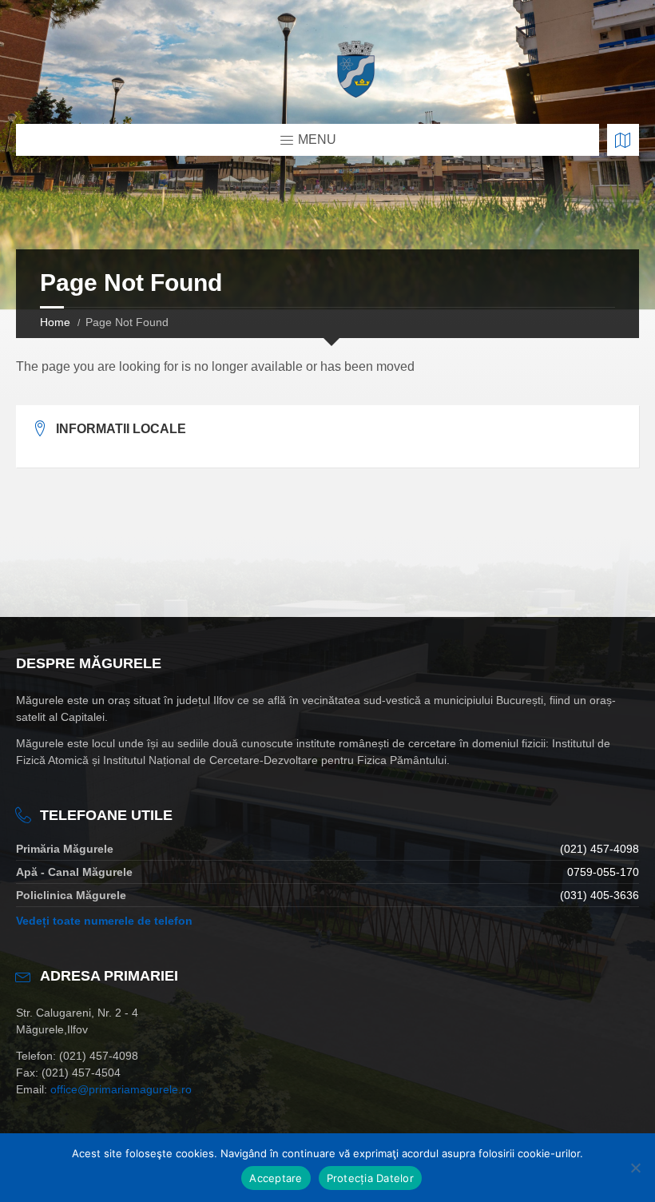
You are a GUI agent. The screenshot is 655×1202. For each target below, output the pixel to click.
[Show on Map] (623, 140)
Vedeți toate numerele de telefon (104, 920)
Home (55, 322)
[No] (635, 1168)
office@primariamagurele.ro (121, 1089)
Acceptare (275, 1178)
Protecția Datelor (370, 1178)
